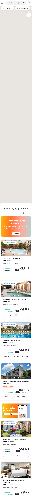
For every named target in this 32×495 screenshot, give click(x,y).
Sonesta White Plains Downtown (16, 440)
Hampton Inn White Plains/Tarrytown (16, 381)
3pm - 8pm (25, 356)
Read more (16, 233)
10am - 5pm (16, 356)
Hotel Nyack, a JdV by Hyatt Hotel (16, 300)
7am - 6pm (7, 396)
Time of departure (21, 8)
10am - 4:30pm (16, 274)
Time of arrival (6, 8)
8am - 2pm (9, 315)
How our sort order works (15, 213)
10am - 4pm (23, 315)
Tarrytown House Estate (16, 341)
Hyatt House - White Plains (16, 259)
